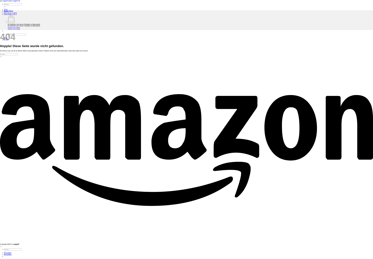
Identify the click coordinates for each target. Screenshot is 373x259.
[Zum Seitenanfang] (1, 246)
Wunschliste (8, 11)
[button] (10, 13)
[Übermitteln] (4, 6)
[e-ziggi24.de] (10, 1)
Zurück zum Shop (14, 27)
